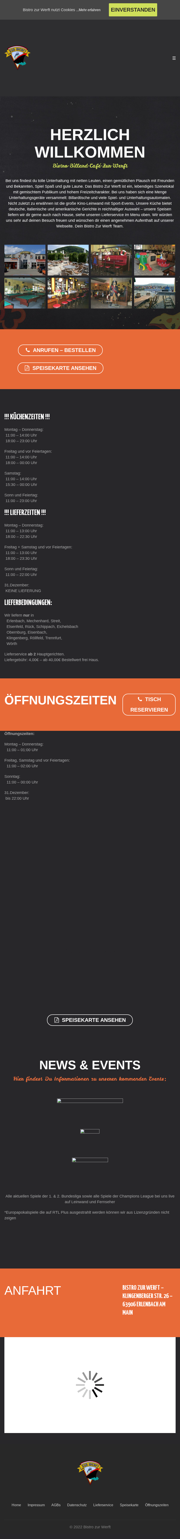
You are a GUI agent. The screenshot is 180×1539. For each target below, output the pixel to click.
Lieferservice (103, 1505)
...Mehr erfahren (88, 10)
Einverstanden (133, 10)
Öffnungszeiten (157, 1505)
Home (16, 1505)
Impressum (36, 1505)
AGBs (56, 1505)
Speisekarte (129, 1505)
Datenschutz (77, 1505)
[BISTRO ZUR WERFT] (90, 1473)
